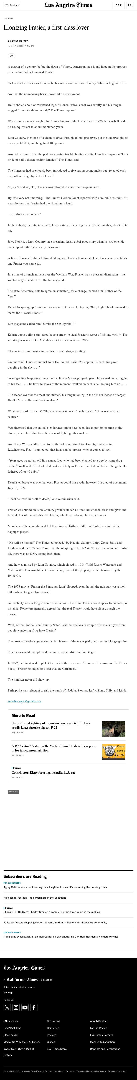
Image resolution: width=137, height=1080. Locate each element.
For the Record (98, 1028)
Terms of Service (44, 1071)
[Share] (11, 55)
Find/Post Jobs (12, 1028)
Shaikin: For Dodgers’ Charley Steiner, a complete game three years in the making (52, 912)
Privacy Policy (58, 1071)
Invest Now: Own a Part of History (19, 1052)
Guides (51, 1042)
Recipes (51, 1035)
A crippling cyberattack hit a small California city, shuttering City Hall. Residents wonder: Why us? (61, 937)
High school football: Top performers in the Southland (35, 898)
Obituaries (53, 1028)
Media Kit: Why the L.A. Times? (22, 1042)
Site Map (8, 993)
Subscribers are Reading (25, 876)
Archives (9, 19)
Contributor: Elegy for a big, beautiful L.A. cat (43, 772)
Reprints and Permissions (105, 1049)
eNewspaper (11, 1021)
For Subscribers (12, 883)
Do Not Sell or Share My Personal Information (106, 1071)
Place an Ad (10, 1035)
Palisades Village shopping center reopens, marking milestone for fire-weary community (55, 922)
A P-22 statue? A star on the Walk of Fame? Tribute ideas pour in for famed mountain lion (54, 748)
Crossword (53, 1021)
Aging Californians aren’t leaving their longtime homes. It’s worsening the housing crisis (55, 887)
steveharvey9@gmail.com (24, 701)
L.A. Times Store (57, 1049)
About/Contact (98, 1021)
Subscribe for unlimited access (19, 987)
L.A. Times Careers (101, 1035)
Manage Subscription (102, 1042)
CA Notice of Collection (76, 1071)
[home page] (68, 4)
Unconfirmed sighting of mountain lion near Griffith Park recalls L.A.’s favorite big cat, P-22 (51, 725)
